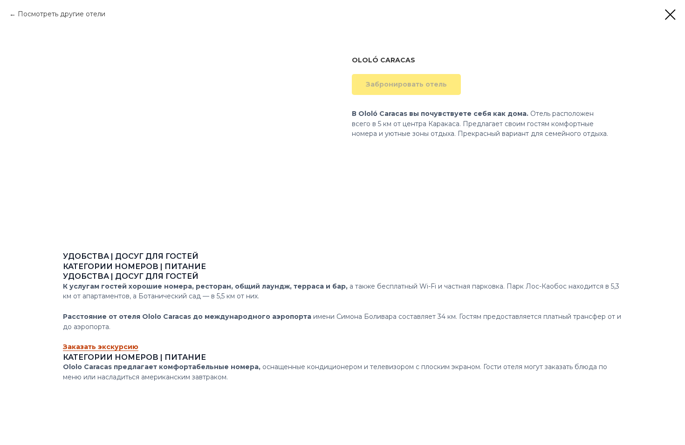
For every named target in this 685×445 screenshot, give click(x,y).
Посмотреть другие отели (61, 14)
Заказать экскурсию (100, 347)
